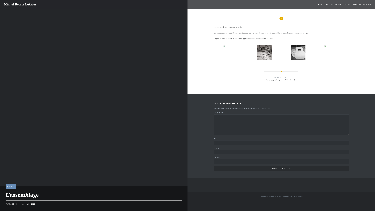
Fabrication (336, 4)
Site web (217, 157)
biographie (323, 4)
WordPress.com (298, 196)
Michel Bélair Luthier (20, 4)
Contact (367, 4)
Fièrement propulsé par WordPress (270, 196)
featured (11, 186)
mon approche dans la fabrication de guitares (256, 38)
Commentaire (220, 113)
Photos (347, 4)
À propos (357, 4)
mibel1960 (17, 204)
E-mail (217, 148)
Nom (216, 138)
